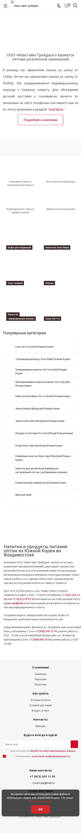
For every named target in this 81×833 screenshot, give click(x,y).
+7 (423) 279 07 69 (23, 599)
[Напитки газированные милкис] (21, 306)
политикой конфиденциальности (51, 756)
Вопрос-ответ (40, 710)
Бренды (41, 726)
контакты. (56, 109)
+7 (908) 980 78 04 (40, 639)
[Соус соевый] (21, 271)
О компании (40, 667)
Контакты (40, 719)
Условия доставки (40, 705)
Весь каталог (23, 494)
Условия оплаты (41, 700)
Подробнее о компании (40, 120)
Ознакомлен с (42, 756)
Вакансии (40, 674)
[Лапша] (59, 271)
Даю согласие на (43, 750)
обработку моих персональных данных (53, 750)
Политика (40, 684)
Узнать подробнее (40, 801)
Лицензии (40, 679)
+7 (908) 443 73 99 (46, 631)
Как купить (41, 693)
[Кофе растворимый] (21, 235)
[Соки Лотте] (59, 306)
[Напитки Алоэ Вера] (59, 235)
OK (40, 809)
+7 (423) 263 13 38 (42, 776)
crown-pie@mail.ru (15, 603)
